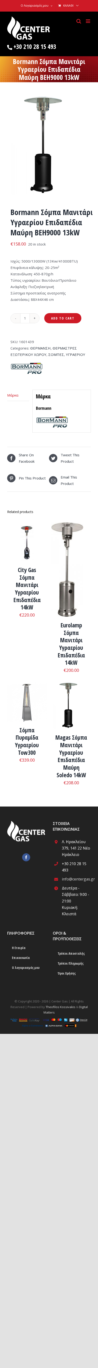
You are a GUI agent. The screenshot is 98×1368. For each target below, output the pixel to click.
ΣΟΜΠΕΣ (56, 354)
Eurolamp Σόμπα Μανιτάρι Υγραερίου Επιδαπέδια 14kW (71, 644)
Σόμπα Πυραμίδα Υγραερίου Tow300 (27, 741)
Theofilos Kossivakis (60, 1007)
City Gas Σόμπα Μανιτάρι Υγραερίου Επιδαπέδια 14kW (27, 588)
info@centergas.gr (76, 879)
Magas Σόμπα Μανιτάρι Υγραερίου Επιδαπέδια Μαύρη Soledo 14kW (71, 756)
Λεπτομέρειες (26, 543)
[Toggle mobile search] (78, 21)
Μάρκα (12, 395)
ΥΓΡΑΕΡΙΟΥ (75, 354)
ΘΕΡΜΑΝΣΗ (40, 348)
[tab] (18, 395)
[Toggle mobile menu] (88, 21)
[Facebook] (26, 857)
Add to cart (62, 318)
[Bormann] (26, 364)
